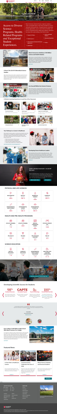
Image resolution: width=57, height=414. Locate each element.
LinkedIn (6, 390)
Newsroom (24, 398)
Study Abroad (6, 399)
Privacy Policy (26, 410)
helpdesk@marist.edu (24, 411)
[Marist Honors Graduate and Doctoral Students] (44, 355)
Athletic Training (23, 223)
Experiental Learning (7, 395)
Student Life (44, 2)
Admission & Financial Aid (37, 2)
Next (54, 294)
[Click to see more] (18, 111)
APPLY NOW (28, 16)
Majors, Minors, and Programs (7, 397)
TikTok (13, 387)
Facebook (6, 388)
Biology (23, 195)
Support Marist (25, 393)
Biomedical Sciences (35, 196)
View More (48, 378)
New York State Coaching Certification (47, 253)
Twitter (13, 390)
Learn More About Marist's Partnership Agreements (12, 144)
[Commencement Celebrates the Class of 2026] (28, 355)
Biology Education (10, 252)
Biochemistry (10, 195)
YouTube (13, 388)
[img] (55, 16)
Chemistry (47, 195)
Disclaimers (22, 410)
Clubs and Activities (15, 395)
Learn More (30, 64)
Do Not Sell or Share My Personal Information (41, 410)
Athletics (48, 2)
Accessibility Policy (31, 410)
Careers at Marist (25, 392)
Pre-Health (11, 236)
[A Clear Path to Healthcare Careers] (11, 355)
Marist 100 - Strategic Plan (26, 395)
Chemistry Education (23, 252)
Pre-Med (23, 236)
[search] (51, 2)
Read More (11, 374)
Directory (24, 387)
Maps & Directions (25, 390)
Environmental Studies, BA (35, 207)
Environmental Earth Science (11, 207)
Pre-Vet (47, 236)
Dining (13, 396)
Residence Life (14, 398)
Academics (30, 2)
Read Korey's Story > (28, 314)
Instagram (6, 387)
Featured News (9, 347)
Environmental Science (23, 207)
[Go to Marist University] (10, 1)
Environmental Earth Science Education (35, 253)
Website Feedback (25, 396)
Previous (2, 294)
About (26, 2)
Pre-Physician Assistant (35, 236)
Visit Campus (24, 388)
